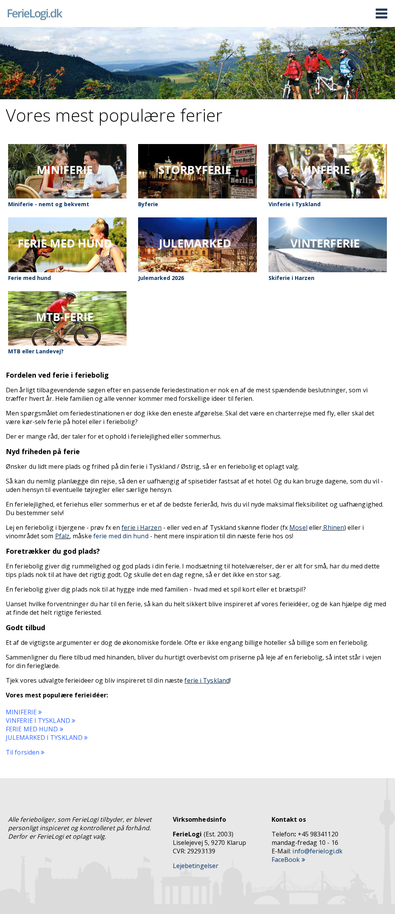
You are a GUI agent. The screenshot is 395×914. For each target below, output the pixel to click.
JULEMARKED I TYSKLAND (45, 737)
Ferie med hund (29, 277)
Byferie (148, 204)
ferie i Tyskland (207, 680)
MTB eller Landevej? (36, 351)
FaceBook (287, 859)
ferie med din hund (121, 536)
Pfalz (62, 536)
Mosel (298, 527)
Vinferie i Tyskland (294, 204)
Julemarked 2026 (161, 277)
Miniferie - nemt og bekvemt (48, 204)
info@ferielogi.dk (317, 851)
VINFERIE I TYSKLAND (39, 720)
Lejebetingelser (196, 865)
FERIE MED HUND (33, 729)
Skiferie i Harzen (291, 277)
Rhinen (333, 527)
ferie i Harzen (141, 527)
